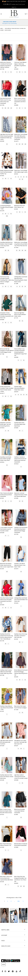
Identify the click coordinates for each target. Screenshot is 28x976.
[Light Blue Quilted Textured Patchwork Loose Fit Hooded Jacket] (21, 765)
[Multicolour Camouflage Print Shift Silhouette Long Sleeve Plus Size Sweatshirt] (21, 124)
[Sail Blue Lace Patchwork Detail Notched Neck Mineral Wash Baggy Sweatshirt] (21, 518)
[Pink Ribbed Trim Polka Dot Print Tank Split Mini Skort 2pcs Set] (21, 731)
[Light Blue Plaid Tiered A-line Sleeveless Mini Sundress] (7, 731)
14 (19, 179)
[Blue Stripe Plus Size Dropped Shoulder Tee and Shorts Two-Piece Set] (21, 867)
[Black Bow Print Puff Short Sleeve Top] (21, 196)
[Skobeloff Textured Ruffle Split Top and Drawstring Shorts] (7, 413)
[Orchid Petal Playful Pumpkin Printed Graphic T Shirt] (7, 196)
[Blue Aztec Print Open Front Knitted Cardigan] (21, 696)
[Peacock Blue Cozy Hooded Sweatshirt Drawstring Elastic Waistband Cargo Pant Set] (21, 339)
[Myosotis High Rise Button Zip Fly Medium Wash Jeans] (21, 303)
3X (8, 108)
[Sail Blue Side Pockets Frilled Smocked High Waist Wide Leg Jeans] (7, 660)
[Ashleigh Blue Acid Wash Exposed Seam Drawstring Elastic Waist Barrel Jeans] (21, 267)
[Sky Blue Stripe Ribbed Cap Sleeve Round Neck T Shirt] (7, 696)
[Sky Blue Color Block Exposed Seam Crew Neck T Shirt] (21, 554)
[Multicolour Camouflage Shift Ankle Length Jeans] (21, 160)
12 (26, 177)
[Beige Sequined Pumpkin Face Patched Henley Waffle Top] (7, 160)
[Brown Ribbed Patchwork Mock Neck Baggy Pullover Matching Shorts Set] (21, 660)
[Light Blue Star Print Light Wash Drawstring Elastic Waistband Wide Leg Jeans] (7, 124)
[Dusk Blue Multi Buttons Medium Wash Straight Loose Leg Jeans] (7, 232)
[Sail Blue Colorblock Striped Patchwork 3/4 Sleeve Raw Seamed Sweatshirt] (21, 447)
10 (23, 177)
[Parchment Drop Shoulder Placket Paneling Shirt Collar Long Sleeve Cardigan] (7, 267)
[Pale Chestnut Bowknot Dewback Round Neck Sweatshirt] (7, 483)
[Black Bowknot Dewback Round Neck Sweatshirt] (21, 834)
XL (25, 72)
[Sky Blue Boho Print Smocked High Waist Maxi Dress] (21, 413)
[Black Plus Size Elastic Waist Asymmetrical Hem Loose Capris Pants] (7, 554)
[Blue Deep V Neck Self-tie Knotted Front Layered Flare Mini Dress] (7, 867)
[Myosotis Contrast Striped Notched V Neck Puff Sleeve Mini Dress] (21, 483)
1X (2, 108)
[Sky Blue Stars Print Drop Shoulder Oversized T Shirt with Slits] (21, 624)
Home (1, 28)
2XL (7, 216)
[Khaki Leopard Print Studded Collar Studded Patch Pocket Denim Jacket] (7, 377)
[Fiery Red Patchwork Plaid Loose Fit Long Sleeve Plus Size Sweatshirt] (7, 88)
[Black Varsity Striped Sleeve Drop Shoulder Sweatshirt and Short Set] (21, 88)
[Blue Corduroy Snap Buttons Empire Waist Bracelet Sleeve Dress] (7, 799)
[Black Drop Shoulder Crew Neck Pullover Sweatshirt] (21, 799)
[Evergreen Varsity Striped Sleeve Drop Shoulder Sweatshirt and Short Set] (7, 303)
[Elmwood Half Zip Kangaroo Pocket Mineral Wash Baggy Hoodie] (7, 339)
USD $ (3, 964)
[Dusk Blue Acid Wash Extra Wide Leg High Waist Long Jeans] (7, 447)
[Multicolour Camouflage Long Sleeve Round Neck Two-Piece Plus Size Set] (21, 232)
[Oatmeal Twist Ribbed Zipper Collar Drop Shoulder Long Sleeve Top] (21, 52)
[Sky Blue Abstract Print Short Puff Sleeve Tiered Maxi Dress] (7, 765)
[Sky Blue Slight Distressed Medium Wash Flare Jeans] (21, 377)
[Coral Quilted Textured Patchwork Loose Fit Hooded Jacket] (7, 518)
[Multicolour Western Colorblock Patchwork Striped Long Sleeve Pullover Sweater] (7, 52)
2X (5, 108)
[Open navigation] (3, 14)
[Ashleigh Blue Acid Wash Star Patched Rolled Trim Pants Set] (21, 588)
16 (22, 179)
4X (11, 108)
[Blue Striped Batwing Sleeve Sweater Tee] (7, 834)
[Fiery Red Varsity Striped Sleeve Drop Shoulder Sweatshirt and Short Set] (7, 588)
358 (18, 901)
